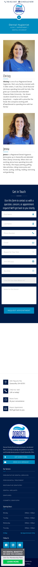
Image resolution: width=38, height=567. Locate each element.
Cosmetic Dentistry (11, 500)
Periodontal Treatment (13, 480)
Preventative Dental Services (15, 475)
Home (12, 27)
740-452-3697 (11, 2)
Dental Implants (10, 490)
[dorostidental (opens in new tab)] (20, 545)
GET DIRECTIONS (21, 457)
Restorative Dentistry (12, 485)
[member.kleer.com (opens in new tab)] (12, 562)
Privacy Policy (26, 564)
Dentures (7, 495)
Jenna (6, 149)
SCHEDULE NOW (26, 2)
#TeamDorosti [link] (8, 104)
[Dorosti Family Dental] (19, 9)
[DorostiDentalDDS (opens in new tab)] (6, 545)
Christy (7, 76)
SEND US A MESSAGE (21, 462)
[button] (23, 549)
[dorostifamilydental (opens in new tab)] (13, 545)
